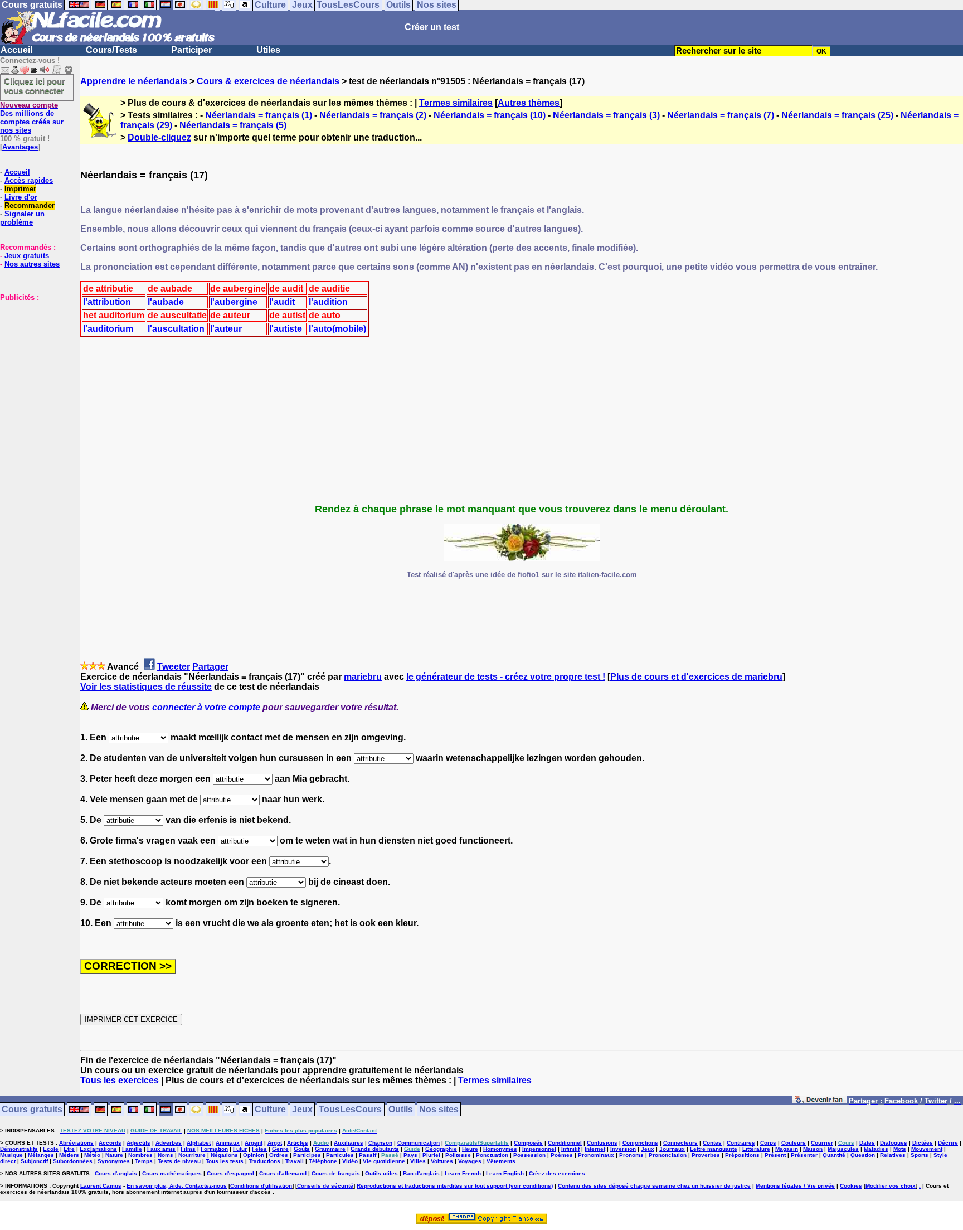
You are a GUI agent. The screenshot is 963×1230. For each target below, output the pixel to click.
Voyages (469, 1161)
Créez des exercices (557, 1173)
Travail (294, 1161)
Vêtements (501, 1161)
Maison (813, 1149)
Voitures (442, 1161)
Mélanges (41, 1155)
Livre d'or (20, 197)
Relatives (893, 1155)
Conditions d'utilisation (261, 1186)
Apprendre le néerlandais (133, 81)
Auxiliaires (348, 1143)
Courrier (822, 1143)
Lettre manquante (713, 1149)
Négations (224, 1155)
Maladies (876, 1149)
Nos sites (439, 1110)
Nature (114, 1155)
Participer (191, 50)
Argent (253, 1143)
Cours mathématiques (172, 1173)
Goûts (302, 1149)
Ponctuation (492, 1155)
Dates (867, 1143)
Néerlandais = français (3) (606, 115)
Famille (132, 1149)
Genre (280, 1149)
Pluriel (431, 1155)
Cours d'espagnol (230, 1173)
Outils (400, 1110)
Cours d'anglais (116, 1173)
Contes (712, 1143)
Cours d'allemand (283, 1173)
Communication (418, 1143)
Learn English (505, 1173)
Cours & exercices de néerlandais (268, 81)
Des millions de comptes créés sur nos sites (32, 117)
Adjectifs (138, 1143)
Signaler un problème (22, 218)
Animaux (228, 1143)
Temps (144, 1161)
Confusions (602, 1143)
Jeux (302, 1110)
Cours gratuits (32, 1110)
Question (862, 1155)
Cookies (851, 1186)
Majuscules (843, 1149)
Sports (919, 1155)
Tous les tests (225, 1161)
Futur (240, 1149)
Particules (340, 1155)
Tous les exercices (119, 1080)
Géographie (441, 1149)
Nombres (140, 1155)
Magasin (786, 1149)
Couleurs (793, 1143)
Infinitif (570, 1149)
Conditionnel (565, 1143)
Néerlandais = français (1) (258, 115)
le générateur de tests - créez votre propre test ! (505, 676)
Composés (528, 1143)
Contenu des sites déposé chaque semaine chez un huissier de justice (654, 1186)
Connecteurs (680, 1143)
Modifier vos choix (890, 1186)
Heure (470, 1149)
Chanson (380, 1143)
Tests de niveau (179, 1161)
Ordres (278, 1155)
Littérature (756, 1149)
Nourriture (192, 1155)
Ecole (51, 1149)
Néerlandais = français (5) (232, 125)
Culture (270, 1110)
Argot (275, 1143)
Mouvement (926, 1149)
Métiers (69, 1155)
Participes (307, 1155)
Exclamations (98, 1149)
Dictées (922, 1143)
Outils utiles (381, 1173)
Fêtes (259, 1149)
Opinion (253, 1155)
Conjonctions (640, 1143)
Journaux (672, 1149)
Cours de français (336, 1173)
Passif (367, 1155)
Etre (69, 1149)
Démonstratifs (19, 1149)
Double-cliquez (159, 137)
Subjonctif (34, 1161)
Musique (11, 1155)
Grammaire (330, 1149)
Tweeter (173, 666)
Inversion (623, 1149)
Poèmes (562, 1155)
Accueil (16, 50)
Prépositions (742, 1155)
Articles (297, 1143)
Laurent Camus (100, 1186)
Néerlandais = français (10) (490, 115)
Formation (214, 1149)
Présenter (804, 1155)
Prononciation (668, 1155)
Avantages (20, 147)
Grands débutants (375, 1149)
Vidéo (350, 1161)
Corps (768, 1143)
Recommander (29, 205)
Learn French (463, 1173)
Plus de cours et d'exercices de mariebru (696, 676)
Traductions (264, 1161)
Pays (410, 1155)
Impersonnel (539, 1149)
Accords (110, 1143)
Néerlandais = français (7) (720, 115)
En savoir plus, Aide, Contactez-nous (177, 1186)
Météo (92, 1155)
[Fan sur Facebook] (819, 1101)
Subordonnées (73, 1161)
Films (188, 1149)
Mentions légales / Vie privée (795, 1186)
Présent (775, 1155)
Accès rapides (28, 180)
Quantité (834, 1155)
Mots (899, 1149)
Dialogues (893, 1143)
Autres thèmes (529, 103)
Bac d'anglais (421, 1173)
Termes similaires (456, 103)
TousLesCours (350, 1110)
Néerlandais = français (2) (372, 115)
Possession (529, 1155)
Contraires (741, 1143)
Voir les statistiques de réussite (146, 686)
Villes (418, 1161)
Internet (595, 1149)
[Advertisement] (33, 357)
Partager (210, 666)
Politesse (458, 1155)
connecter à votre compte (206, 707)
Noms (165, 1155)
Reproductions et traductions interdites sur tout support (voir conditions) (455, 1186)
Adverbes (168, 1143)
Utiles (268, 50)
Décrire (948, 1143)
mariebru (363, 676)
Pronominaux (596, 1155)
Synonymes (114, 1161)
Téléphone (323, 1161)
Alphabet (199, 1143)
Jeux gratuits (26, 255)
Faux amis (161, 1149)
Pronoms (631, 1155)
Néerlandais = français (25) (837, 115)
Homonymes (500, 1149)
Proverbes (706, 1155)
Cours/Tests (111, 50)
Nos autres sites (32, 264)
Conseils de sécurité (325, 1186)
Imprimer (20, 189)
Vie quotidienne (384, 1161)
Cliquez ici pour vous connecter (34, 85)
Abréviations (76, 1143)
